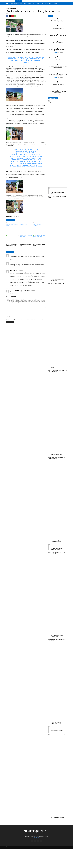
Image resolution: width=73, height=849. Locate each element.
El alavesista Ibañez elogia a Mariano (58, 35)
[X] (64, 1)
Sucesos (38, 3)
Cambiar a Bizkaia (23, 3)
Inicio (7, 6)
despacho (15, 216)
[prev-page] (6, 247)
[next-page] (8, 247)
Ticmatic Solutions (19, 847)
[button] (65, 3)
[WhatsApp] (15, 16)
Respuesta (11, 259)
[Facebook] (60, 1)
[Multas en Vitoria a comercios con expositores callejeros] (12, 227)
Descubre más (36, 837)
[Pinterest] (12, 16)
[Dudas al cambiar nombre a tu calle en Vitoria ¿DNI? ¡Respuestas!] (39, 227)
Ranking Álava (14, 8)
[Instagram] (62, 1)
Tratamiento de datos (59, 846)
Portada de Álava (18, 0)
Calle (12, 216)
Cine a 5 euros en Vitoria (58, 42)
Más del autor (18, 220)
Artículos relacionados (11, 220)
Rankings (46, 3)
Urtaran (19, 216)
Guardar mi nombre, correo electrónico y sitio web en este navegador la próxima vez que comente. (25, 319)
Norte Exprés (55, 21)
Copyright (65, 846)
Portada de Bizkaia (25, 0)
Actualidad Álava (11, 6)
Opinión (42, 3)
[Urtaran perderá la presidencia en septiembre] (26, 239)
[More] (18, 16)
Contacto (55, 3)
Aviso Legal (53, 846)
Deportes (50, 3)
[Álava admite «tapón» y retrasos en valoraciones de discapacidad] (12, 239)
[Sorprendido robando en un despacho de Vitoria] (26, 227)
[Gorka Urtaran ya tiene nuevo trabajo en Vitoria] (39, 239)
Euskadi (34, 3)
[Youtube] (66, 1)
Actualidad (29, 3)
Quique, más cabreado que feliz (58, 20)
